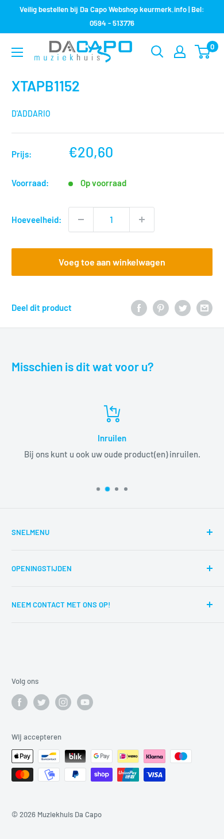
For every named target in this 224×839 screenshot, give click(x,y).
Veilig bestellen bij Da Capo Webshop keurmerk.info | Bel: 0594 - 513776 (112, 16)
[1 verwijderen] (81, 219)
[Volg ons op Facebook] (19, 702)
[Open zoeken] (157, 51)
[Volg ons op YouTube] (85, 702)
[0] (203, 52)
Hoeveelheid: (36, 219)
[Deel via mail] (204, 307)
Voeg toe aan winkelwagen (112, 261)
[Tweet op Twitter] (183, 307)
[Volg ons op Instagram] (63, 702)
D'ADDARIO (31, 113)
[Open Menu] (17, 52)
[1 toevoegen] (142, 219)
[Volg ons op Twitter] (41, 702)
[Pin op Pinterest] (161, 307)
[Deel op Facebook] (139, 307)
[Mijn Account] (180, 51)
